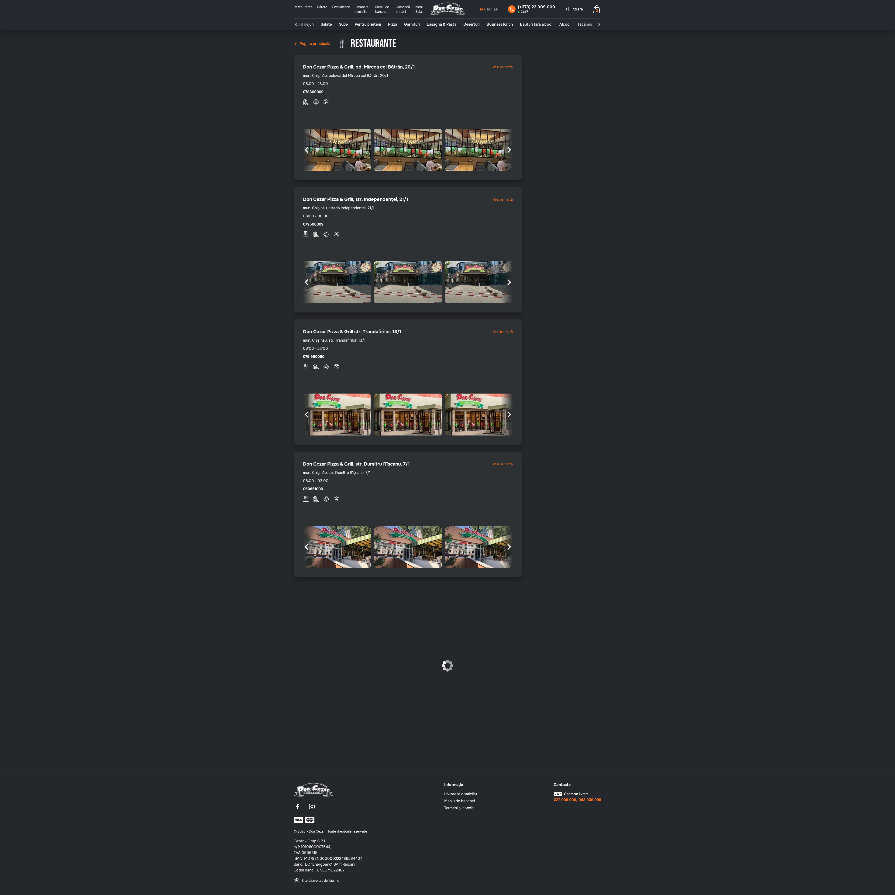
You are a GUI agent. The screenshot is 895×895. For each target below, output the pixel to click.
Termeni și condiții (459, 808)
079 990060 (313, 356)
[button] (296, 24)
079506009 (313, 224)
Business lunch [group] (500, 24)
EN (496, 9)
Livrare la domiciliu (460, 794)
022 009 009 (565, 800)
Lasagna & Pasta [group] (441, 24)
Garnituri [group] (412, 24)
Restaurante (303, 7)
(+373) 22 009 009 (536, 7)
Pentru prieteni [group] (368, 24)
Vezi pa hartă (503, 67)
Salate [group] (326, 24)
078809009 (313, 92)
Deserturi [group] (471, 24)
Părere (322, 7)
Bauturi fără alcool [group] (536, 24)
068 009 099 (589, 800)
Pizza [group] (392, 24)
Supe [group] (343, 24)
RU (489, 9)
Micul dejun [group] (304, 24)
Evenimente (341, 7)
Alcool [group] (565, 24)
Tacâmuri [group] (585, 24)
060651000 (313, 489)
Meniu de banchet (459, 801)
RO (482, 9)
